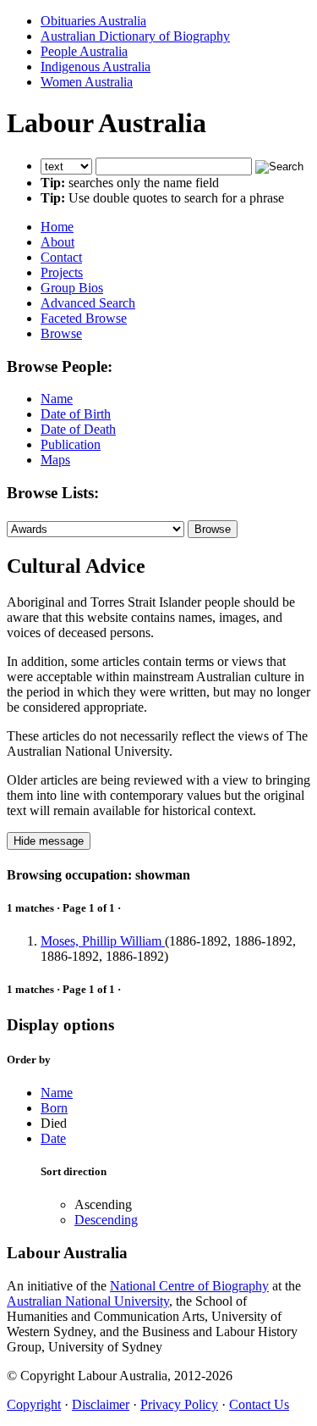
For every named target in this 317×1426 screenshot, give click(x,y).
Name (57, 398)
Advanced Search (88, 303)
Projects (62, 272)
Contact (61, 257)
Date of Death (78, 429)
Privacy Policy (179, 1404)
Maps (55, 459)
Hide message (49, 841)
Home (57, 226)
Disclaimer (100, 1404)
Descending (106, 1219)
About (57, 242)
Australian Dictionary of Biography (135, 36)
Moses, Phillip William (103, 941)
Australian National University (88, 1301)
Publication (71, 444)
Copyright (34, 1404)
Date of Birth (76, 414)
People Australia (84, 51)
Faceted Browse (84, 318)
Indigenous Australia (95, 66)
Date (53, 1138)
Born (54, 1108)
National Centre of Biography (189, 1286)
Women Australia (87, 82)
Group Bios (72, 287)
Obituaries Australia (93, 21)
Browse (61, 333)
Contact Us (259, 1404)
